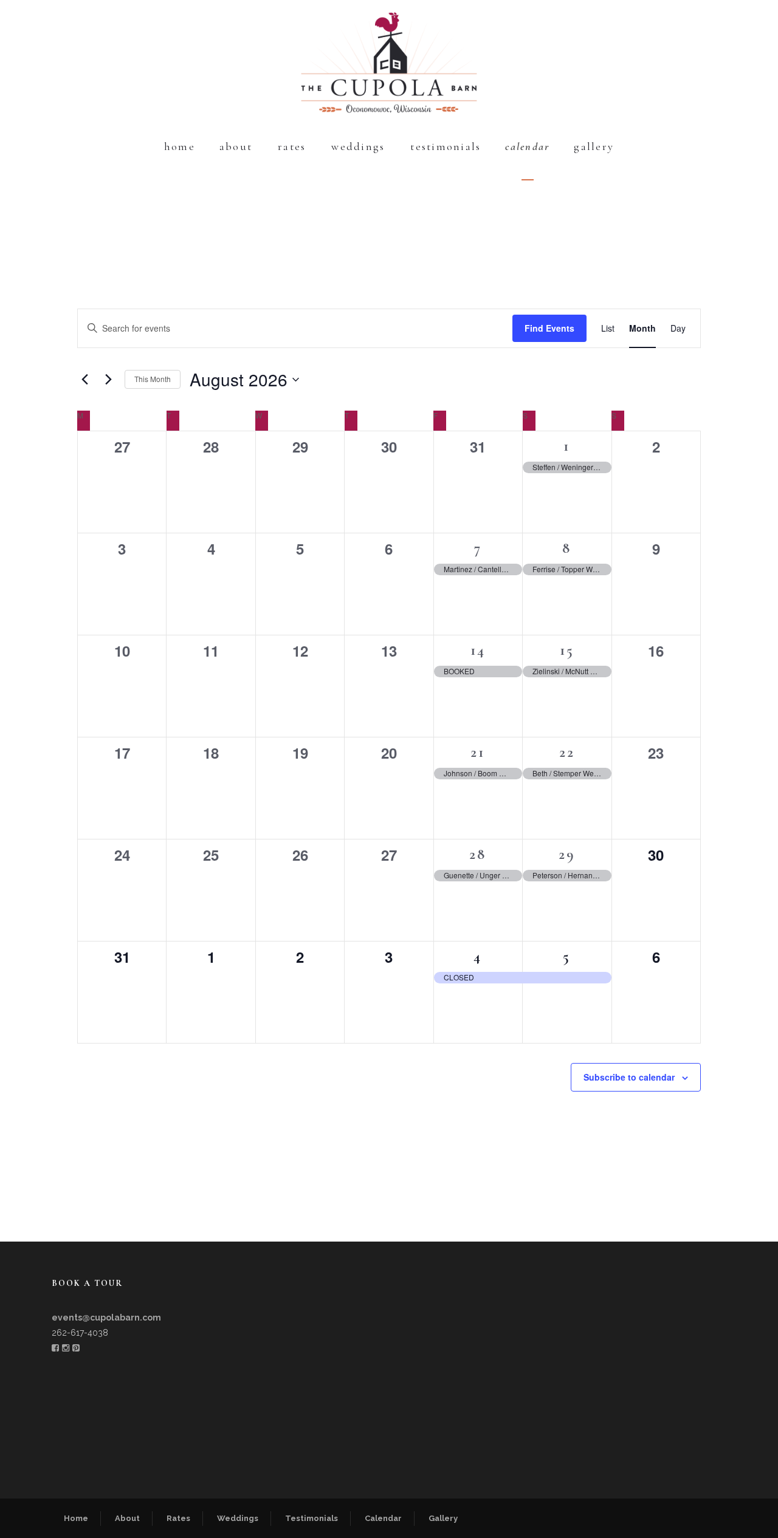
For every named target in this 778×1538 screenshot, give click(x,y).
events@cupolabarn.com (106, 1317)
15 (567, 650)
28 (477, 854)
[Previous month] (84, 379)
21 (477, 752)
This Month (152, 379)
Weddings (358, 146)
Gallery (594, 146)
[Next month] (108, 379)
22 (567, 752)
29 (567, 854)
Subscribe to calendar (629, 1077)
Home (179, 146)
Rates (292, 146)
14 (478, 650)
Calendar (527, 146)
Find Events (549, 328)
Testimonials (445, 146)
